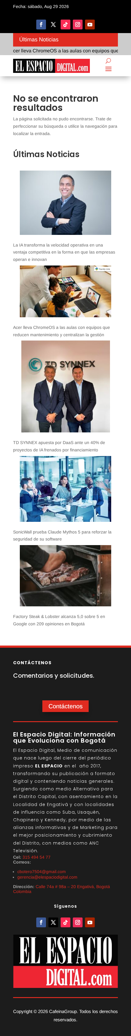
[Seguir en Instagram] (78, 24)
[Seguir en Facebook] (41, 24)
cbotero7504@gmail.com (41, 871)
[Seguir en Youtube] (90, 24)
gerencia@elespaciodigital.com (47, 877)
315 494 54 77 (37, 857)
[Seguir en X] (53, 24)
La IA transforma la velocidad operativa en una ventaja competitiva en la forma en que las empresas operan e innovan (64, 252)
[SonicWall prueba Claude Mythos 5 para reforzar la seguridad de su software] (65, 490)
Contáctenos (65, 706)
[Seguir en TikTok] (65, 24)
